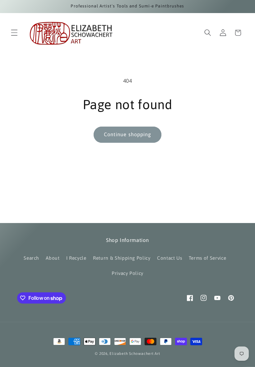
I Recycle (76, 258)
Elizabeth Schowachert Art (134, 353)
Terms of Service (207, 258)
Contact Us (169, 258)
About (52, 258)
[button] (14, 32)
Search (31, 258)
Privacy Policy (127, 273)
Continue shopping (127, 134)
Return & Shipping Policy (122, 258)
